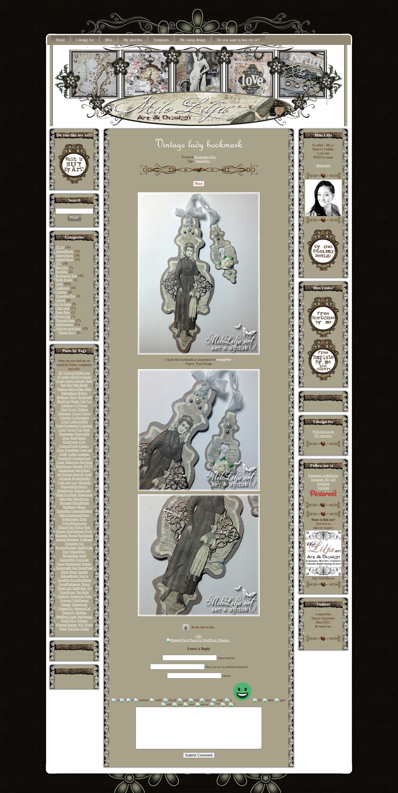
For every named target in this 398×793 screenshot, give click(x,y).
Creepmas (85, 426)
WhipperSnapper (66, 625)
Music (81, 507)
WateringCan (82, 608)
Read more (323, 165)
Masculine (66, 499)
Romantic (62, 535)
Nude (83, 519)
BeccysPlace (76, 389)
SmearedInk (67, 560)
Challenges (63, 288)
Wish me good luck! (68, 328)
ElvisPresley (71, 442)
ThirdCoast (64, 588)
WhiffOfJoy (68, 621)
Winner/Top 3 (67, 332)
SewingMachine (66, 548)
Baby (89, 381)
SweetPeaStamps (70, 584)
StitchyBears (69, 572)
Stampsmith (63, 568)
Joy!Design (64, 474)
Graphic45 (65, 458)
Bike (88, 389)
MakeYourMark (66, 495)
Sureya (83, 576)
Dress (66, 438)
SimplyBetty (78, 552)
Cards (59, 284)
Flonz (60, 450)
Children (82, 409)
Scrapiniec (71, 543)
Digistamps (66, 434)
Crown (71, 430)
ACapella (63, 377)
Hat (82, 462)
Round (72, 535)
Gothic (72, 454)
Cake (83, 401)
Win (80, 625)
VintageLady (79, 604)
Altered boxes (64, 255)
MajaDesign (65, 491)
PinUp (79, 527)
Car (89, 401)
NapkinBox (64, 511)
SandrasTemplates (67, 539)
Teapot (85, 584)
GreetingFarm (81, 458)
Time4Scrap (67, 592)
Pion (87, 527)
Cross (62, 430)
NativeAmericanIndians (74, 515)
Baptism (62, 389)
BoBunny (63, 397)
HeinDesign (64, 466)
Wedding (81, 613)
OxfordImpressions (74, 523)
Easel (74, 438)
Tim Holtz (82, 592)
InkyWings (83, 470)
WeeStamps (84, 617)
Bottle (75, 401)
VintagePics (65, 608)
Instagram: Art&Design (323, 475)
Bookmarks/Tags (66, 276)
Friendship (72, 450)
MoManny (70, 507)
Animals (79, 381)
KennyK (78, 474)
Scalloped (86, 539)
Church (76, 413)
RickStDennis (75, 531)
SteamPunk (85, 568)
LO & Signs (63, 304)
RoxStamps (85, 535)
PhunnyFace (66, 527)
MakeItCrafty (82, 491)
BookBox (62, 272)
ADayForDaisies (81, 377)
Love (74, 483)
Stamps (87, 564)
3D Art (60, 247)
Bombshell (85, 397)
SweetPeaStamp (81, 580)
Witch (63, 629)
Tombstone (77, 596)
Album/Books (65, 251)
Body (73, 397)
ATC (59, 263)
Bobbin (82, 393)
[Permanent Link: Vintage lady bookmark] (199, 149)
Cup (79, 430)
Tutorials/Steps (65, 320)
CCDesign (80, 405)
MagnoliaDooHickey (74, 487)
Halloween (72, 462)
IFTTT (88, 466)
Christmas (64, 413)
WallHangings (65, 324)
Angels (69, 381)
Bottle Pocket (64, 280)
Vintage (66, 604)
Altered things (65, 259)
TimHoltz (63, 596)
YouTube (74, 629)
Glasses (61, 300)
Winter (88, 625)
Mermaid (65, 503)
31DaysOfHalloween (76, 373)
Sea (81, 543)
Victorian (65, 600)
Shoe (66, 552)
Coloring (61, 292)
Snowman (82, 560)
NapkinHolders (82, 511)
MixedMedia (80, 503)
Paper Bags (63, 312)
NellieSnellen (70, 519)
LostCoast (64, 483)
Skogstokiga (71, 556)
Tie (89, 588)
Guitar (60, 462)
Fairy (82, 442)
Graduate (83, 454)
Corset (65, 422)
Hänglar (78, 466)
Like (199, 636)
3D (60, 373)
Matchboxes (81, 499)
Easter (82, 438)
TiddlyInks (79, 588)
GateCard (86, 450)
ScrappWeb (224, 360)
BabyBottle (80, 385)
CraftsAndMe (79, 422)
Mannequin (85, 495)
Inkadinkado (67, 470)
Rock (88, 531)
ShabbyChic (85, 548)
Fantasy (84, 446)
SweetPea (63, 580)
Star (74, 568)
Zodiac (84, 629)
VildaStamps (80, 600)
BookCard (63, 401)
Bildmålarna (69, 393)
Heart (88, 462)
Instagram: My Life (323, 480)
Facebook (323, 484)
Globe (63, 454)
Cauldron (67, 405)
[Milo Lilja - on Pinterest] (323, 496)
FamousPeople (68, 446)
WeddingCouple (66, 617)
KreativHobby (81, 478)
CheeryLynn (68, 409)
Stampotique (73, 564)
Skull (82, 556)
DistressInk (81, 434)
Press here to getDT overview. (323, 434)
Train (88, 596)
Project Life (63, 316)
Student (83, 572)
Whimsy (82, 621)
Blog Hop (62, 267)
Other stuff (63, 308)
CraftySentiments (67, 426)
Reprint (61, 531)
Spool (60, 564)
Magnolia (85, 483)
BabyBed (67, 385)
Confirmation (80, 418)
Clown (86, 413)
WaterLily (68, 613)
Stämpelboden (69, 576)
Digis (86, 430)
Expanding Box (66, 296)
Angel (60, 381)
